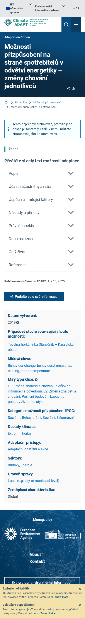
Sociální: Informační (58, 418)
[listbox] (18, 8)
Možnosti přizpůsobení (47, 102)
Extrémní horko (19, 433)
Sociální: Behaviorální (24, 418)
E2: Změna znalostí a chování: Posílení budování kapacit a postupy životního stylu (42, 396)
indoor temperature (35, 371)
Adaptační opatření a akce (28, 449)
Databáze (21, 102)
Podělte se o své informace (36, 297)
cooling (13, 371)
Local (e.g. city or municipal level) (33, 481)
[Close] (79, 589)
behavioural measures (54, 366)
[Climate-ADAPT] (31, 22)
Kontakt (37, 561)
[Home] (6, 103)
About (35, 554)
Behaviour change (22, 366)
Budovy (13, 465)
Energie (26, 465)
